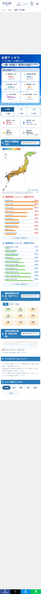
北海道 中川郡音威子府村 (12, 275)
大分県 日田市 (9, 215)
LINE (35, 592)
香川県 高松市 (9, 218)
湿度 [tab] (8, 113)
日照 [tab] (34, 113)
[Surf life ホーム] (7, 4)
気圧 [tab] (21, 113)
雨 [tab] (21, 109)
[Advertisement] (20, 35)
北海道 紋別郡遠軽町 (11, 250)
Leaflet (29, 190)
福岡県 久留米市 (10, 211)
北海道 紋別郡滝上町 (11, 268)
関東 (21, 387)
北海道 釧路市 (9, 257)
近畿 (35, 387)
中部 (28, 387)
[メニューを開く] (37, 3)
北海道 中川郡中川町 (11, 279)
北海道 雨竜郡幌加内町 (11, 254)
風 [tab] (34, 109)
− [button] (5, 157)
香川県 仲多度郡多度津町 (12, 222)
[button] (11, 76)
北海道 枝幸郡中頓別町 (11, 261)
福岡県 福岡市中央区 (11, 225)
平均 (5, 304)
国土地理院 (35, 190)
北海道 (6, 387)
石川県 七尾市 (9, 208)
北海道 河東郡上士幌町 (11, 247)
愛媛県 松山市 (9, 229)
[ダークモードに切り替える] (26, 4)
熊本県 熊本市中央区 (11, 233)
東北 (14, 387)
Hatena (25, 592)
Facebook (5, 592)
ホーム (3, 10)
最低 (17, 304)
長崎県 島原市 (9, 200)
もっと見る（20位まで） (20, 238)
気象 (9, 10)
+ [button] (5, 154)
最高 (11, 304)
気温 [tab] (8, 109)
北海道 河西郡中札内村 (11, 272)
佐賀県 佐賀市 (9, 204)
